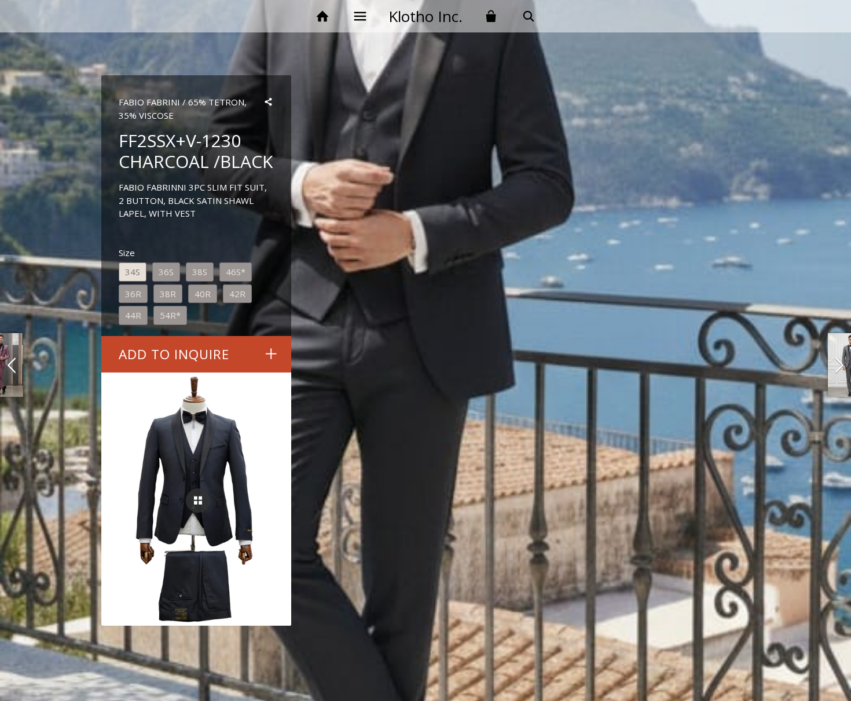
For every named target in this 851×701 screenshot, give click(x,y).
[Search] (529, 16)
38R (168, 294)
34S (132, 272)
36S (166, 272)
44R (133, 315)
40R (203, 294)
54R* (170, 315)
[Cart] (491, 16)
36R (133, 294)
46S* (235, 272)
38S (199, 272)
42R (237, 294)
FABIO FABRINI (149, 102)
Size (127, 252)
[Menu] (360, 16)
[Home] (322, 16)
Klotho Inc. (425, 16)
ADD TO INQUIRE (174, 354)
